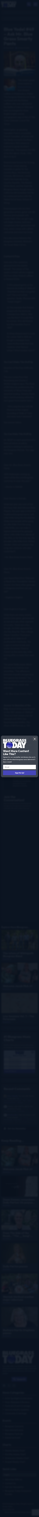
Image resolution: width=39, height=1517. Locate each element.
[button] (34, 739)
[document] (19, 758)
